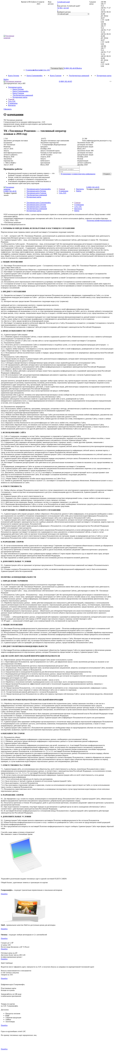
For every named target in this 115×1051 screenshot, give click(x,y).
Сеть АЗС (46, 70)
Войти (79, 68)
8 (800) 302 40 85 (10, 191)
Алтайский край (63, 2)
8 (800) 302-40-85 (70, 68)
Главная (11, 99)
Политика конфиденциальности (99, 220)
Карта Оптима (13, 76)
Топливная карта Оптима (36, 191)
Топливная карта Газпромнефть (39, 189)
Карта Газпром (55, 76)
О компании (30, 70)
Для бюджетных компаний (79, 76)
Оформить (8, 109)
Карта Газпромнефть (34, 76)
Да (58, 8)
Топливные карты (15, 87)
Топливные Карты (57, 68)
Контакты (39, 70)
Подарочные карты (104, 76)
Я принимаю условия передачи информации (78, 174)
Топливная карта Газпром (36, 193)
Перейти (4, 894)
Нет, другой (64, 8)
